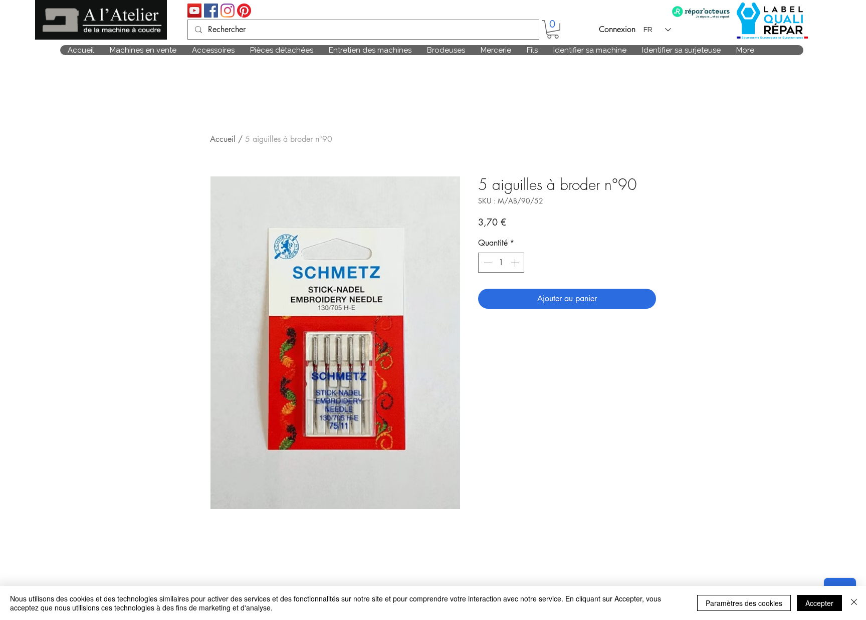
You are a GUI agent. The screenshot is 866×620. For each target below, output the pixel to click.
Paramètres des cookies (744, 603)
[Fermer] (854, 603)
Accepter (819, 603)
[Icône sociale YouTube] (194, 11)
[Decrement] (487, 262)
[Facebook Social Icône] (211, 11)
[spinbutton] (501, 262)
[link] (553, 29)
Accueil (223, 139)
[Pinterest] (244, 11)
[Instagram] (228, 11)
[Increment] (516, 262)
